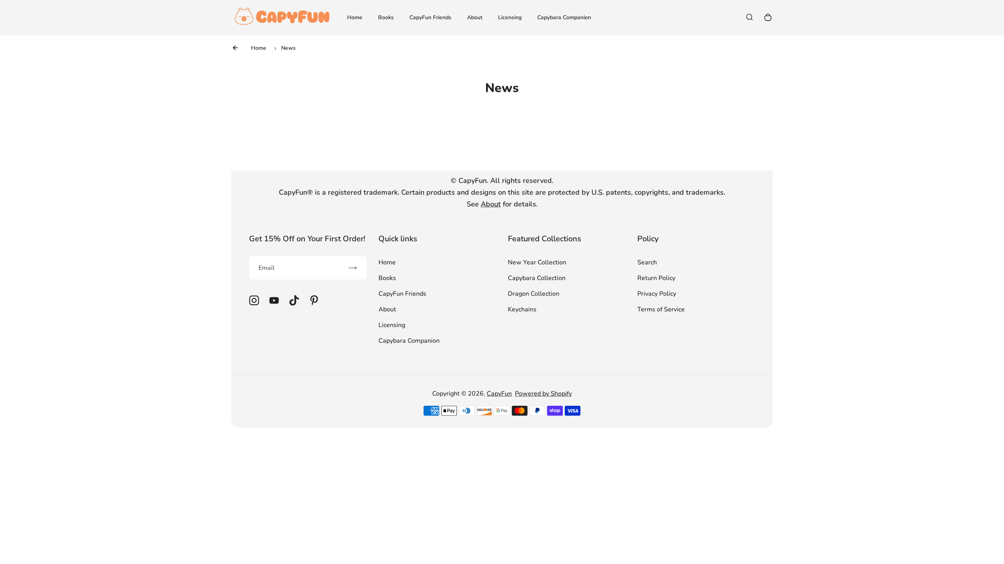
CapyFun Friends (430, 17)
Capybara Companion (564, 17)
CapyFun (499, 393)
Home (354, 17)
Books (386, 17)
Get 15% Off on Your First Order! (307, 238)
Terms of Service (661, 309)
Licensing (510, 17)
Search (647, 262)
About (474, 17)
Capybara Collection (537, 278)
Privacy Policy (656, 293)
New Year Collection (537, 262)
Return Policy (656, 278)
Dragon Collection (533, 293)
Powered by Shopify (543, 393)
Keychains (522, 309)
